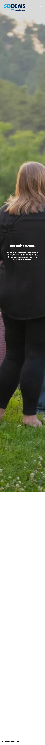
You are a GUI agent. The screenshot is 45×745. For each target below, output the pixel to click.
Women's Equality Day (10, 741)
